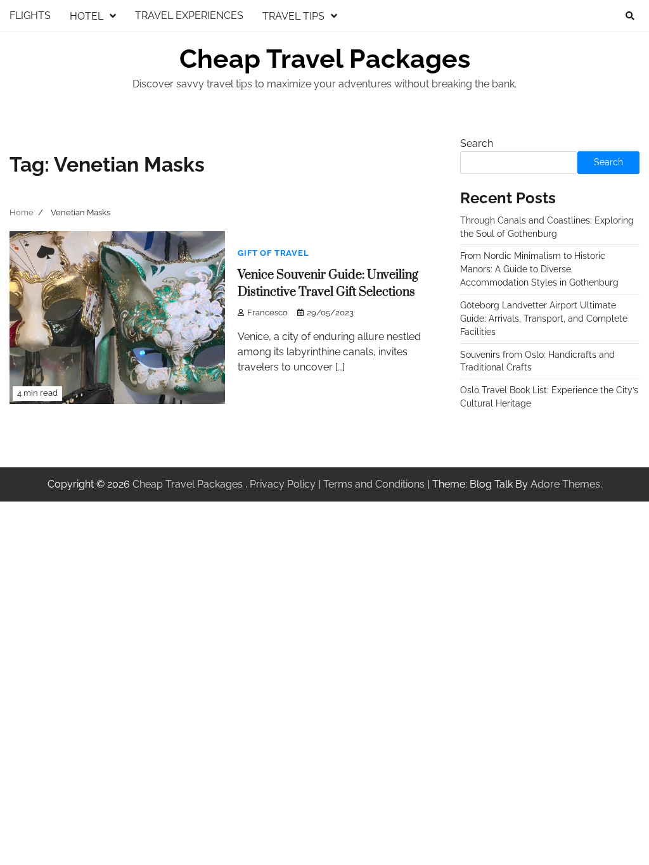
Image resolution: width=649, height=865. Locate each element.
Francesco (267, 312)
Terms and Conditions (374, 484)
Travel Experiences (189, 15)
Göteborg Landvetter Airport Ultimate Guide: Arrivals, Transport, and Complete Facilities (543, 318)
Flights (30, 15)
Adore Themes (565, 484)
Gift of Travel (273, 253)
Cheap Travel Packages (324, 59)
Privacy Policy (283, 484)
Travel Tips (293, 16)
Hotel (86, 16)
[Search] (629, 15)
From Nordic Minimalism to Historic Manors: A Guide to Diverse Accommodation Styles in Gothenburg (539, 269)
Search (476, 143)
